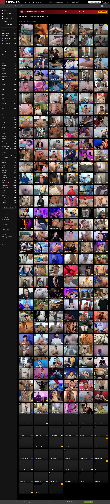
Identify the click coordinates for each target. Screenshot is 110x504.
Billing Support (5, 217)
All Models (4, 234)
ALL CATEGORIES (10, 207)
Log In (105, 2)
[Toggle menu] (2, 2)
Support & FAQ (5, 214)
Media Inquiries (5, 222)
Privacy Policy (5, 224)
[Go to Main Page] (13, 2)
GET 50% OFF (102, 11)
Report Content (5, 219)
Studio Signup (5, 231)
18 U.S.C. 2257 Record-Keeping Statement (7, 237)
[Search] (68, 2)
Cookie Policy (71, 502)
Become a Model (6, 229)
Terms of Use (5, 227)
